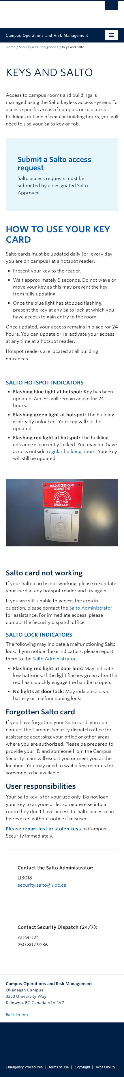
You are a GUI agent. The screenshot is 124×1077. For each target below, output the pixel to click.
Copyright (82, 1067)
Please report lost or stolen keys (43, 829)
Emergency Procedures (24, 1067)
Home (10, 47)
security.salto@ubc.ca (42, 885)
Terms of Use (58, 1067)
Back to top (17, 1014)
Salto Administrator (90, 608)
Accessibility (105, 1067)
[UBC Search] (111, 7)
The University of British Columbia (45, 12)
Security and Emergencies (38, 47)
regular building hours (71, 451)
